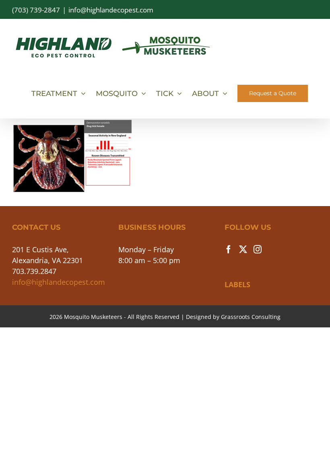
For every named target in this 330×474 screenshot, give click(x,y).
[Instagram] (258, 249)
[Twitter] (243, 249)
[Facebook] (229, 249)
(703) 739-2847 (36, 9)
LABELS (237, 284)
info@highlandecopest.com (110, 9)
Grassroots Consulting (250, 317)
